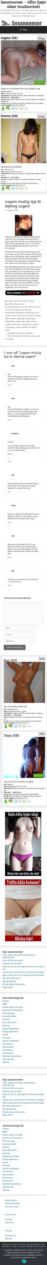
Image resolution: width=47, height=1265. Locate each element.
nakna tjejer (20, 321)
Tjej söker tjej (8, 1059)
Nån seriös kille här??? (12, 978)
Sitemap (8, 1231)
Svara (9, 385)
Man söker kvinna (10, 1023)
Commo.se (9, 1223)
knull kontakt (26, 310)
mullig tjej (20, 318)
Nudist (5, 1035)
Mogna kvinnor (11, 1200)
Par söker (6, 1038)
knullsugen (20, 313)
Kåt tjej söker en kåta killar (14, 984)
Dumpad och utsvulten (12, 964)
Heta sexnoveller (12, 1207)
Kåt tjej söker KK (9, 981)
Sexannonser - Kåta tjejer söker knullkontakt (23, 4)
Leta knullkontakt (12, 1204)
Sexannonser (20, 304)
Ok (24, 1261)
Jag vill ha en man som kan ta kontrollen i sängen (23, 972)
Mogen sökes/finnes (11, 1029)
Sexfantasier (8, 1053)
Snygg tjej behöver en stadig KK (20, 333)
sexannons (16, 324)
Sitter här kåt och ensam (13, 960)
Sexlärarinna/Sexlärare (12, 1056)
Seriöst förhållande (11, 1041)
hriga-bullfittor (14, 307)
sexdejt (35, 324)
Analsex (6, 1001)
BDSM (5, 1004)
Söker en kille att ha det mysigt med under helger (23, 975)
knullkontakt (10, 313)
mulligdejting (10, 321)
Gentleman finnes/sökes (13, 1010)
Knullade (8, 1220)
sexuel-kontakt (22, 327)
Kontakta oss (10, 1215)
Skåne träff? (8, 987)
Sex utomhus (8, 1047)
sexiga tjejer (10, 327)
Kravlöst (6, 1019)
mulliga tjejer (30, 318)
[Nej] (44, 1256)
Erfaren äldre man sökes (17, 301)
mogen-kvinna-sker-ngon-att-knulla (19, 315)
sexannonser (27, 324)
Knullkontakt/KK (9, 1016)
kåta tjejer (16, 310)
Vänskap (6, 1062)
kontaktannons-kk (32, 313)
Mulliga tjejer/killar (10, 1032)
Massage (6, 1026)
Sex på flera (8, 1044)
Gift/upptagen (9, 1013)
